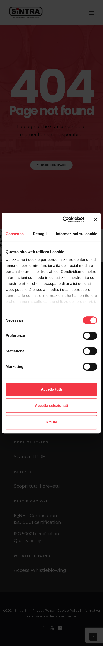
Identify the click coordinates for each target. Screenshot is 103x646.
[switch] (90, 336)
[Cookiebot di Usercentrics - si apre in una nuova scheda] (63, 219)
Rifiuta (51, 422)
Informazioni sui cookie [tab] (76, 234)
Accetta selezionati (51, 405)
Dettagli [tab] (40, 234)
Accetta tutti (51, 389)
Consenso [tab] (15, 234)
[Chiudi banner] (95, 219)
